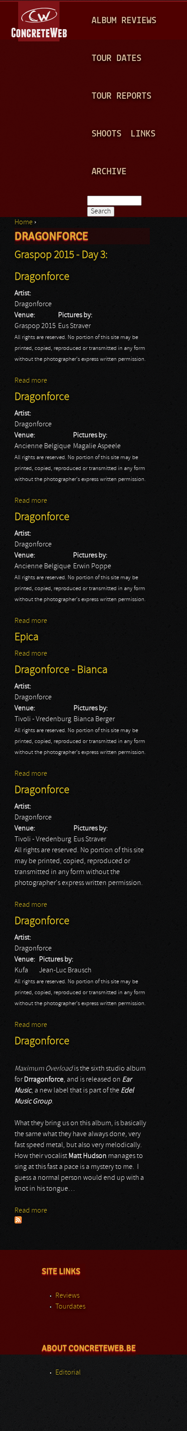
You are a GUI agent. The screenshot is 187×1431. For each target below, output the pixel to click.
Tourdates (70, 1306)
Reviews (67, 1296)
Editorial (68, 1372)
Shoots (107, 134)
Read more (31, 380)
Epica (27, 637)
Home (24, 222)
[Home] (39, 20)
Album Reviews (124, 20)
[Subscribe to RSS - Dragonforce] (18, 1221)
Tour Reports (122, 96)
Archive (109, 172)
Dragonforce (42, 397)
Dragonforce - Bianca (61, 670)
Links (143, 134)
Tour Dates (117, 58)
